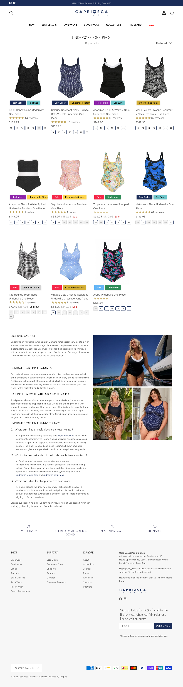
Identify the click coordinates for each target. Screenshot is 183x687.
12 (17, 128)
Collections (88, 564)
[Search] (11, 13)
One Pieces (16, 564)
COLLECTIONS (114, 25)
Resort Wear (17, 586)
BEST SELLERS (49, 25)
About (86, 559)
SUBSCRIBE (163, 625)
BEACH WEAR (91, 25)
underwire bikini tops (53, 475)
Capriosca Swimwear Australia (33, 676)
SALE (151, 25)
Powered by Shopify (57, 676)
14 (22, 128)
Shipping (51, 568)
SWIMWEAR (70, 25)
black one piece (66, 435)
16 (28, 128)
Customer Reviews (56, 582)
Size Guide (52, 559)
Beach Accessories (20, 591)
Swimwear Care (55, 564)
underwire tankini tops (27, 475)
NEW (31, 25)
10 (11, 128)
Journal (87, 568)
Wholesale (88, 577)
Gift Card (87, 586)
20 (81, 132)
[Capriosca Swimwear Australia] (91, 12)
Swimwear (16, 559)
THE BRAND (135, 25)
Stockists (87, 582)
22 (45, 128)
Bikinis (14, 568)
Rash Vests (16, 582)
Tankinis (15, 573)
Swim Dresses (18, 577)
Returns (51, 573)
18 (33, 128)
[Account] (163, 13)
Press (86, 573)
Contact (51, 577)
